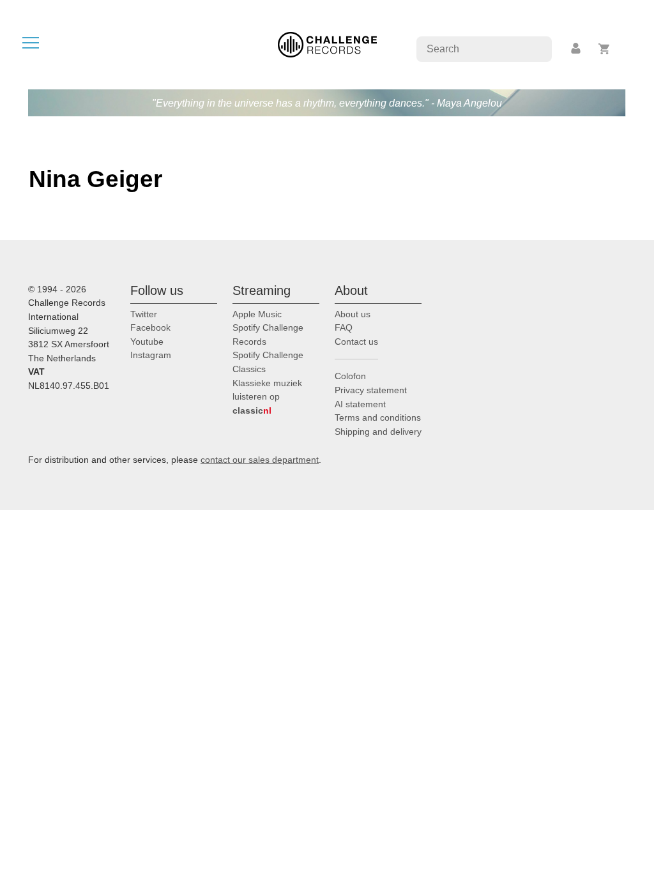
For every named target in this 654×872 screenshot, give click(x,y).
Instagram (150, 355)
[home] (327, 43)
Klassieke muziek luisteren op (267, 397)
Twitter (143, 314)
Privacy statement (371, 390)
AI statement (360, 404)
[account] (577, 48)
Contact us (356, 341)
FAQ (344, 327)
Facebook (150, 327)
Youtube (147, 341)
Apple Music (257, 314)
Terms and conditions (378, 417)
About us (352, 314)
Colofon (350, 376)
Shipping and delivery (378, 431)
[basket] (604, 48)
